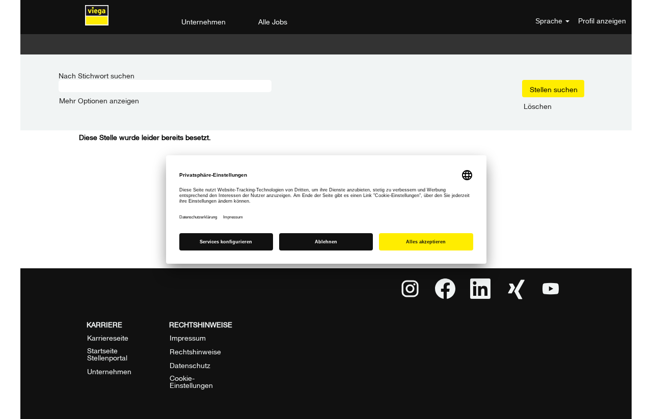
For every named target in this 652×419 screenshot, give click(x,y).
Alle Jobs (272, 20)
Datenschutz (190, 364)
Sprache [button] (549, 21)
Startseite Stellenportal (107, 353)
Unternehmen (203, 20)
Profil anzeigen (602, 21)
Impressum (188, 337)
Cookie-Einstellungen (191, 380)
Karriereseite (107, 337)
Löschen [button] (538, 105)
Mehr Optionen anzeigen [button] (99, 99)
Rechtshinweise (195, 351)
